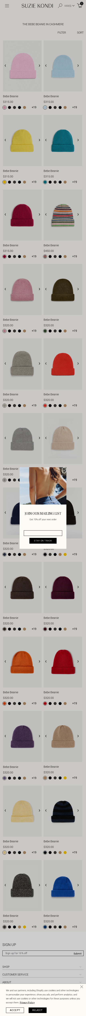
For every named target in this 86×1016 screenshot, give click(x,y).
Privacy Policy (27, 1002)
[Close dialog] (64, 470)
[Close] (82, 987)
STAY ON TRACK (43, 540)
